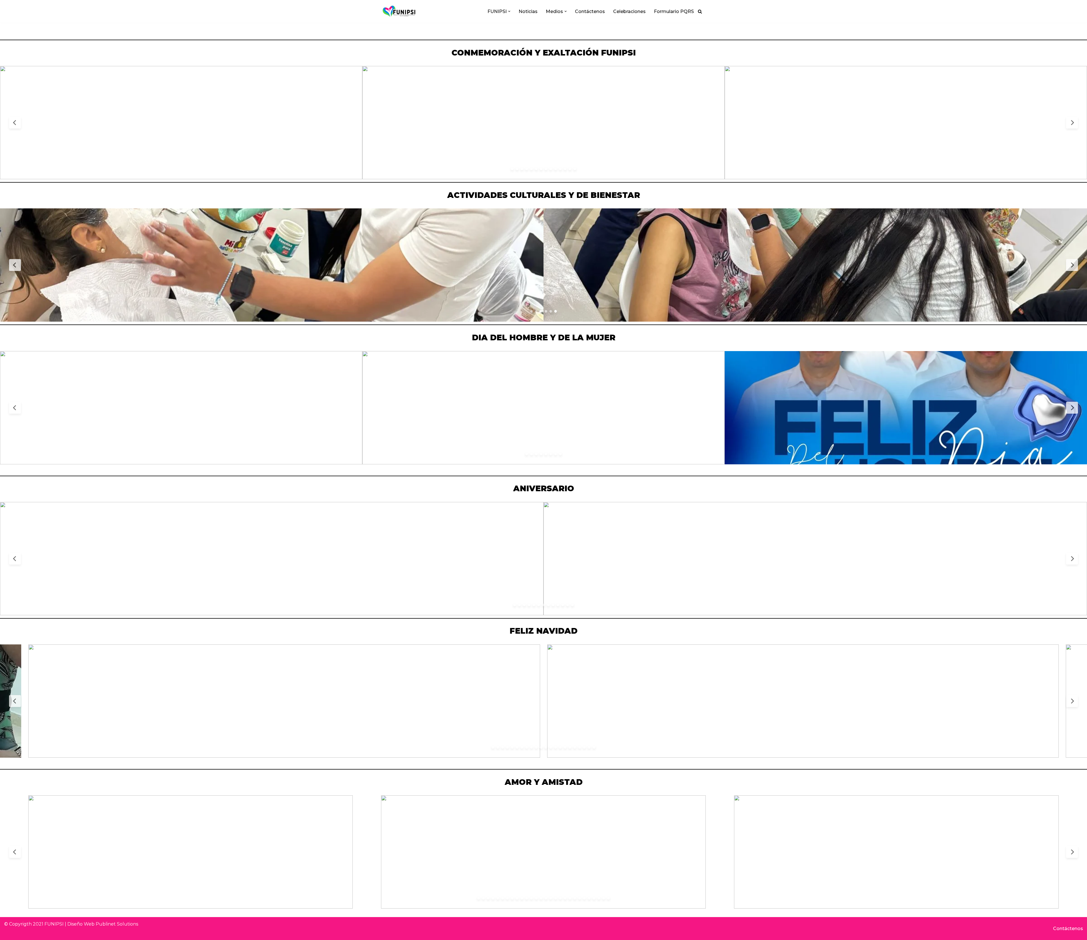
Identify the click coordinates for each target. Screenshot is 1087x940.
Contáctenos (590, 11)
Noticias (528, 11)
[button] (509, 11)
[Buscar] (700, 11)
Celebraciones (629, 11)
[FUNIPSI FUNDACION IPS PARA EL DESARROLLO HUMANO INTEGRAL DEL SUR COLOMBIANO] (399, 11)
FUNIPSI (54, 924)
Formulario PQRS (674, 11)
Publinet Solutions (117, 924)
